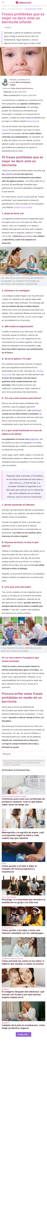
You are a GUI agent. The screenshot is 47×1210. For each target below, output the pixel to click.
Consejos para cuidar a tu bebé (14, 796)
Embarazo (6, 1023)
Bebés (4, 863)
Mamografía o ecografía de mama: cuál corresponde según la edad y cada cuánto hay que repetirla (23, 835)
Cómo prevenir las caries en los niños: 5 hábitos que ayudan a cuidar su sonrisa (23, 962)
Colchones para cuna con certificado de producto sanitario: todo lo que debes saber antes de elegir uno (23, 802)
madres (5, 130)
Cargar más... (23, 1034)
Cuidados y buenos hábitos (12, 958)
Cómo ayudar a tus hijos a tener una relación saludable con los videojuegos (23, 931)
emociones (27, 236)
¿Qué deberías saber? (15, 9)
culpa (17, 338)
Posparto (5, 989)
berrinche (33, 121)
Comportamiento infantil (33, 9)
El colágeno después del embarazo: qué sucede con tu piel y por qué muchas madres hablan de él (23, 994)
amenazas (36, 410)
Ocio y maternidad (9, 897)
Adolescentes (7, 928)
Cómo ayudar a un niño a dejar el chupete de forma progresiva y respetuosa (19, 869)
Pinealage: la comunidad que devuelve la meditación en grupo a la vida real (23, 901)
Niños (4, 9)
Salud (4, 830)
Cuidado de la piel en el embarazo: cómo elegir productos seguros (23, 1026)
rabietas (9, 174)
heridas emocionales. (23, 207)
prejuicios (34, 439)
